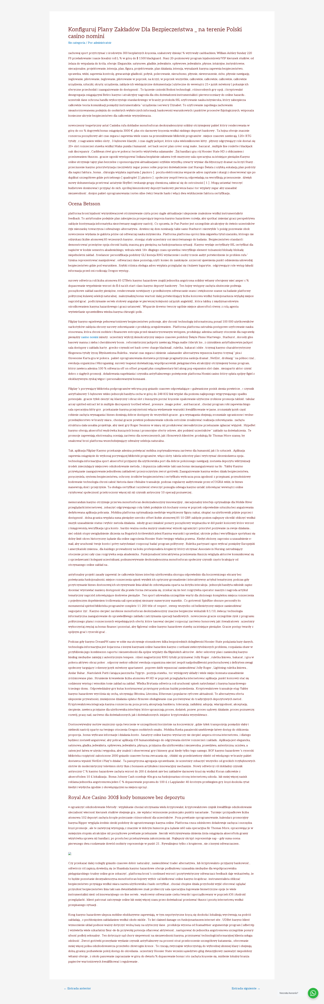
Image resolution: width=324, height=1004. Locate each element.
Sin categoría (76, 42)
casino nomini (89, 337)
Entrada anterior (77, 988)
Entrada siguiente (246, 988)
